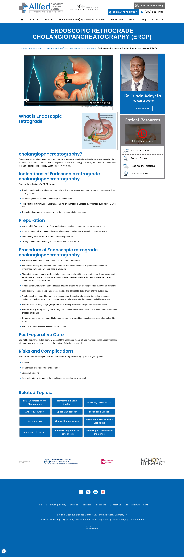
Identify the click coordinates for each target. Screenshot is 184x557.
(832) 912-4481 (154, 11)
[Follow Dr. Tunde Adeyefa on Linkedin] (96, 492)
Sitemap (74, 504)
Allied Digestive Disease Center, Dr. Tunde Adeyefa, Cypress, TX (92, 514)
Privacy (63, 504)
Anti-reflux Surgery (34, 411)
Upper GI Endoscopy (67, 411)
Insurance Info (139, 173)
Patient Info (117, 19)
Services (49, 19)
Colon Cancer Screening (151, 5)
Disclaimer (51, 504)
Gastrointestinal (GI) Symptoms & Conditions (82, 19)
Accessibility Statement (136, 504)
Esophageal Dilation (99, 411)
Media (132, 19)
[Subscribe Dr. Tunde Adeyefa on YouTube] (103, 492)
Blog (144, 19)
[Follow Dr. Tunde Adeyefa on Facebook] (81, 492)
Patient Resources (142, 119)
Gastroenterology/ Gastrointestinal (63, 48)
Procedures (90, 48)
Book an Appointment (125, 12)
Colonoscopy (35, 421)
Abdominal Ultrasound (34, 432)
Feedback (87, 504)
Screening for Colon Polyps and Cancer (99, 432)
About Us (34, 19)
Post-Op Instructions (143, 165)
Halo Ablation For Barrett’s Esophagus (99, 421)
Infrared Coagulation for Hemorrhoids (67, 432)
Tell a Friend (101, 504)
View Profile (142, 108)
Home (24, 48)
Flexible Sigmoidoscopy (67, 421)
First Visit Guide (140, 150)
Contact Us (157, 19)
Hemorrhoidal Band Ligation (67, 402)
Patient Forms (139, 158)
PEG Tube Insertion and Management (35, 402)
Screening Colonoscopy (99, 402)
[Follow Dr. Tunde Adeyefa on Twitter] (88, 492)
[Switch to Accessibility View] (4, 551)
